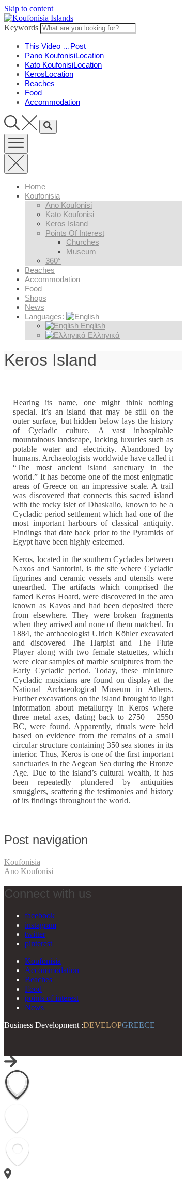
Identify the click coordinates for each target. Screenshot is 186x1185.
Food (33, 288)
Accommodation (52, 279)
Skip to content (28, 8)
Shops (36, 297)
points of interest (74, 232)
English (92, 325)
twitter (35, 934)
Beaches (40, 270)
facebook (40, 915)
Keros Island (66, 223)
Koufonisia (42, 195)
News (34, 307)
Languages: (45, 316)
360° (53, 260)
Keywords (21, 27)
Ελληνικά (103, 335)
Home (35, 186)
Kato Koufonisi (69, 214)
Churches (82, 242)
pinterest (38, 943)
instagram (40, 924)
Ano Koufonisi (68, 205)
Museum (81, 251)
